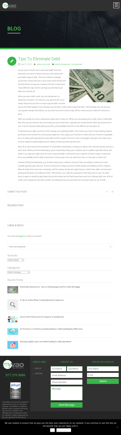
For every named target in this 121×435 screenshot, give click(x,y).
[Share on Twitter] (112, 191)
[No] (117, 427)
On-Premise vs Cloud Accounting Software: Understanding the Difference (51, 329)
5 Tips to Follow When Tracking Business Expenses (42, 300)
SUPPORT (38, 374)
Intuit (7, 411)
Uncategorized (76, 64)
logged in (22, 236)
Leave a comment (43, 64)
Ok (52, 430)
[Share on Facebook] (107, 191)
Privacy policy (64, 430)
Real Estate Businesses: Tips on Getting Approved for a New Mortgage (50, 287)
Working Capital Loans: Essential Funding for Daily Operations (45, 342)
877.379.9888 (15, 375)
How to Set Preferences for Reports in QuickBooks (42, 317)
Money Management (63, 64)
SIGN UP (38, 368)
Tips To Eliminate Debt (39, 58)
